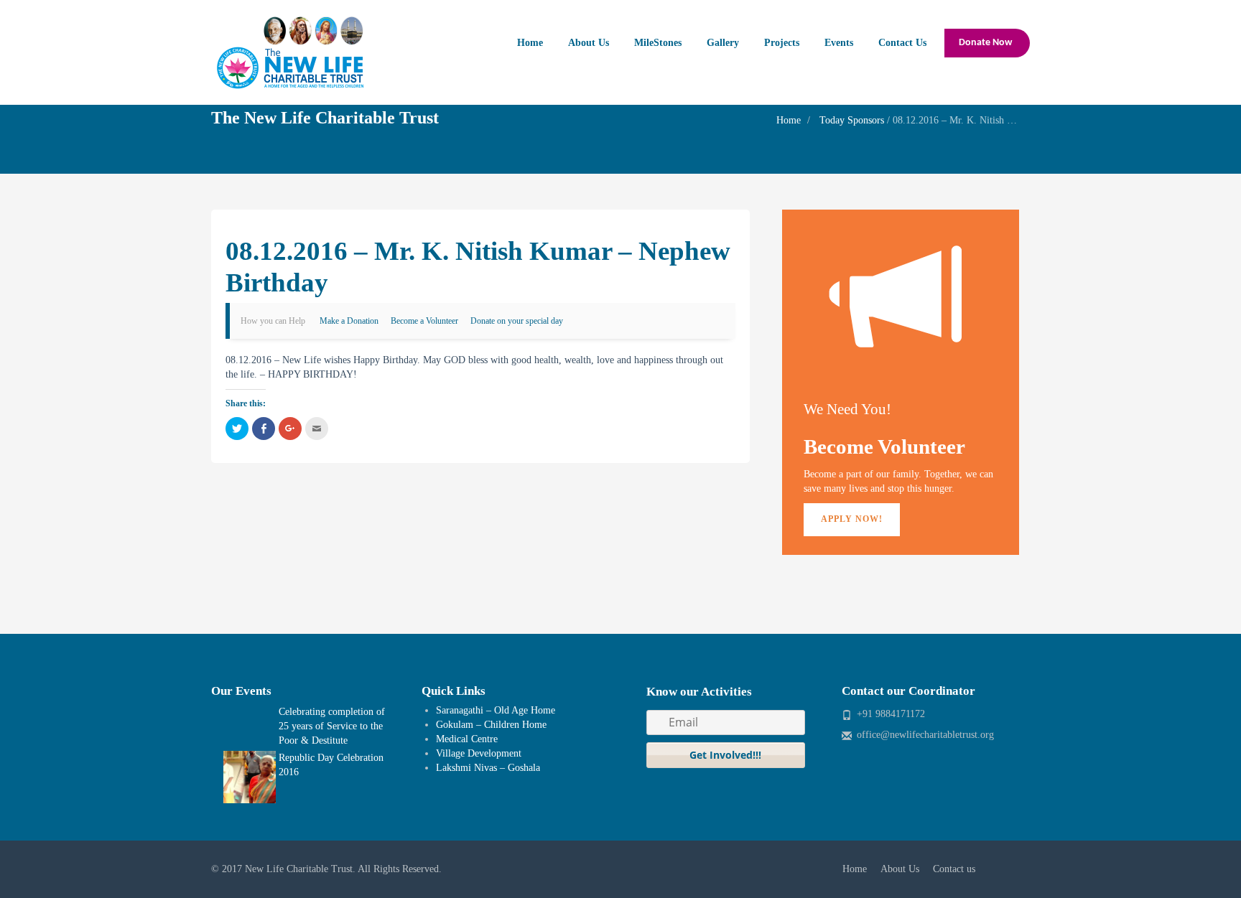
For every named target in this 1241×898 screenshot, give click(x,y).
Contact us (954, 869)
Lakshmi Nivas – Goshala (488, 767)
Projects (781, 42)
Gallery (723, 42)
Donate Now (985, 42)
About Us (588, 42)
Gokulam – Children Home (491, 724)
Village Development (478, 753)
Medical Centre (467, 739)
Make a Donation (349, 321)
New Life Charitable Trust (299, 869)
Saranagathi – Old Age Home (495, 710)
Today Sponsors (851, 120)
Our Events (241, 691)
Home (530, 42)
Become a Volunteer (424, 321)
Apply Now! (852, 519)
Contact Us (902, 42)
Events (838, 42)
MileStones (658, 42)
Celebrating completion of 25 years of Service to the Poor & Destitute (332, 726)
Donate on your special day (516, 321)
